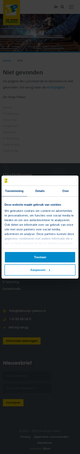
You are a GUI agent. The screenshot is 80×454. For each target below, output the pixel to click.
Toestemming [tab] (14, 191)
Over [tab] (65, 191)
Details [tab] (40, 191)
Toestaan (40, 257)
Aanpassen (37, 270)
